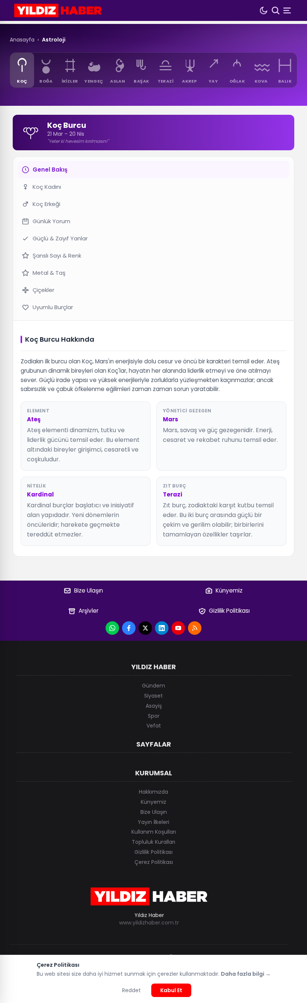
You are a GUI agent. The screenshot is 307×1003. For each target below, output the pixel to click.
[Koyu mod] (263, 10)
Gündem (153, 685)
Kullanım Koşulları (153, 832)
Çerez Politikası (153, 862)
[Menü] (288, 10)
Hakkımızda (153, 792)
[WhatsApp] (112, 628)
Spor (153, 716)
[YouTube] (178, 628)
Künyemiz (229, 590)
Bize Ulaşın (88, 590)
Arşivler (88, 611)
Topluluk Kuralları (153, 842)
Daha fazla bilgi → (246, 974)
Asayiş (154, 706)
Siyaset (153, 695)
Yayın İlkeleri (153, 822)
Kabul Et (171, 990)
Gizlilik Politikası (229, 611)
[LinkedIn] (161, 628)
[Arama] (275, 10)
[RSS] (194, 628)
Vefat (153, 725)
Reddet (131, 990)
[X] (145, 628)
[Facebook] (129, 628)
